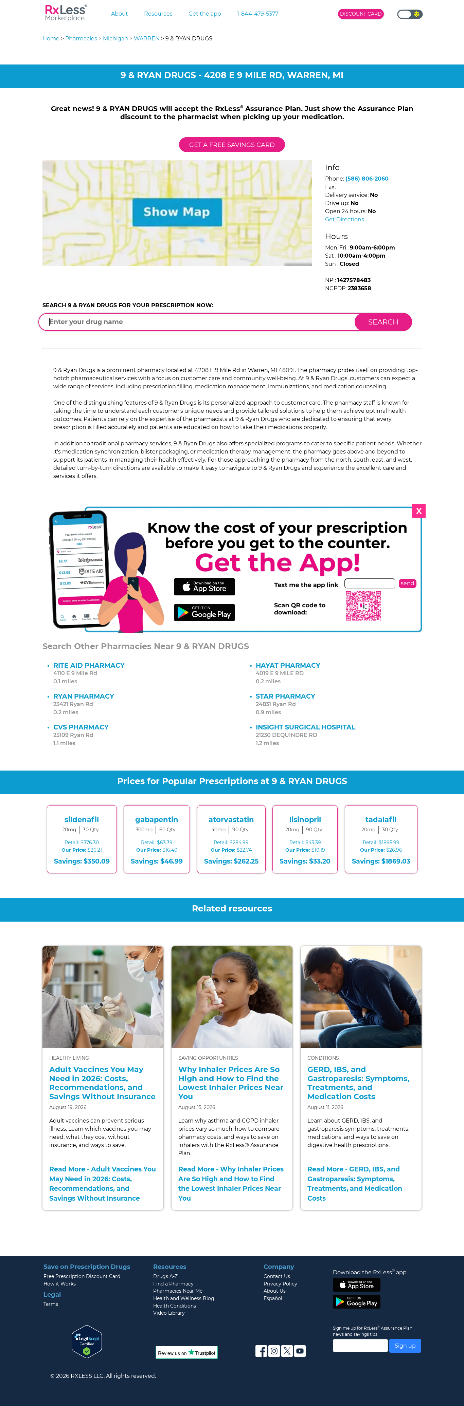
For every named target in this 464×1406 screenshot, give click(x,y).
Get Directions (344, 219)
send (407, 583)
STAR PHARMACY (285, 696)
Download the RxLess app (370, 1272)
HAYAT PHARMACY (288, 665)
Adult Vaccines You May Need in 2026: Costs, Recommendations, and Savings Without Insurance (102, 1083)
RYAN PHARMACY (83, 696)
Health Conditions (174, 1306)
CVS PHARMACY (81, 727)
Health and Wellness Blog (183, 1298)
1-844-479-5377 (257, 14)
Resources (158, 14)
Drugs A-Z (165, 1276)
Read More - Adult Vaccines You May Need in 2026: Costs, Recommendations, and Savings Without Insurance (102, 1183)
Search (383, 322)
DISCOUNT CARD (361, 14)
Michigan (115, 38)
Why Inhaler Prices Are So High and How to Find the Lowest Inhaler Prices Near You (230, 1083)
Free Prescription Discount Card (81, 1276)
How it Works (59, 1284)
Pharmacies (81, 38)
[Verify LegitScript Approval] (87, 1341)
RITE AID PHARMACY (89, 665)
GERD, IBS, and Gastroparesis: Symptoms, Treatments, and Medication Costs (358, 1083)
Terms (50, 1304)
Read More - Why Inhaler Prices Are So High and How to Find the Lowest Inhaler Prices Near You (231, 1183)
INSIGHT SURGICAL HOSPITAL (305, 727)
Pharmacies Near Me (177, 1291)
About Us (275, 1291)
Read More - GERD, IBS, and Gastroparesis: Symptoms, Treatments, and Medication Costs (354, 1183)
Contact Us (277, 1276)
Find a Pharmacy (173, 1284)
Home (50, 38)
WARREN (147, 38)
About (119, 14)
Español (273, 1298)
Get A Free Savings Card (232, 144)
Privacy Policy (280, 1284)
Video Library (169, 1313)
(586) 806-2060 (367, 178)
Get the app (205, 14)
